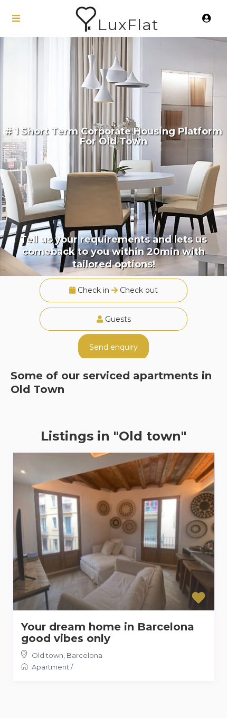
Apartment (50, 667)
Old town (47, 655)
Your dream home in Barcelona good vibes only (107, 632)
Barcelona (84, 655)
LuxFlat (128, 24)
